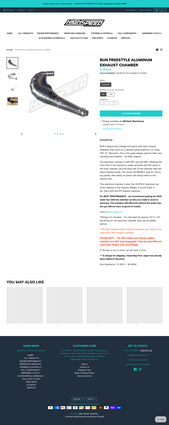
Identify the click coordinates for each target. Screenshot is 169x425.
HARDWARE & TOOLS (30, 373)
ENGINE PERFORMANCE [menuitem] (48, 33)
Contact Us (84, 367)
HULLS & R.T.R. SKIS (31, 379)
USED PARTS (31, 382)
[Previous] (22, 134)
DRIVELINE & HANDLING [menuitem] (74, 33)
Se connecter (131, 10)
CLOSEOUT (31, 385)
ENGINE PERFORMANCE (30, 361)
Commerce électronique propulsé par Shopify (84, 416)
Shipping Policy (84, 370)
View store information (112, 128)
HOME (30, 355)
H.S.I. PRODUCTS (31, 358)
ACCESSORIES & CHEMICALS (30, 376)
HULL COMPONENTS (30, 370)
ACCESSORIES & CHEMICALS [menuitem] (52, 38)
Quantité (103, 100)
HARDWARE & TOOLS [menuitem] (151, 33)
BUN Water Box (115, 212)
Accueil (10, 50)
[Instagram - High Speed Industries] (161, 49)
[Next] (95, 134)
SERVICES (31, 388)
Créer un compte (145, 10)
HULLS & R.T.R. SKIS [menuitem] (79, 38)
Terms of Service (84, 376)
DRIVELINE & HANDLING (30, 364)
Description (106, 140)
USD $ (30, 10)
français (21, 10)
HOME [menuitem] (9, 33)
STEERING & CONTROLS (30, 367)
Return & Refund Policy (84, 373)
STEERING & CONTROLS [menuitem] (101, 33)
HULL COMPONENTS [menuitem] (127, 33)
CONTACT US (146, 350)
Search (84, 364)
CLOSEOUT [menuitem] (112, 38)
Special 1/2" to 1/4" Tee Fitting (112, 90)
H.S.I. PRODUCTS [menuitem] (25, 33)
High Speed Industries (88, 413)
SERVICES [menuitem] (125, 38)
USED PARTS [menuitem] (97, 38)
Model (102, 80)
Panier (161, 10)
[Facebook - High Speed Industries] (157, 49)
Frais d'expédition (107, 73)
